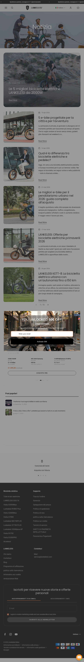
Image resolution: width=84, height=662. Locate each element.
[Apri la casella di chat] (79, 657)
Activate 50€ (42, 341)
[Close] (77, 313)
